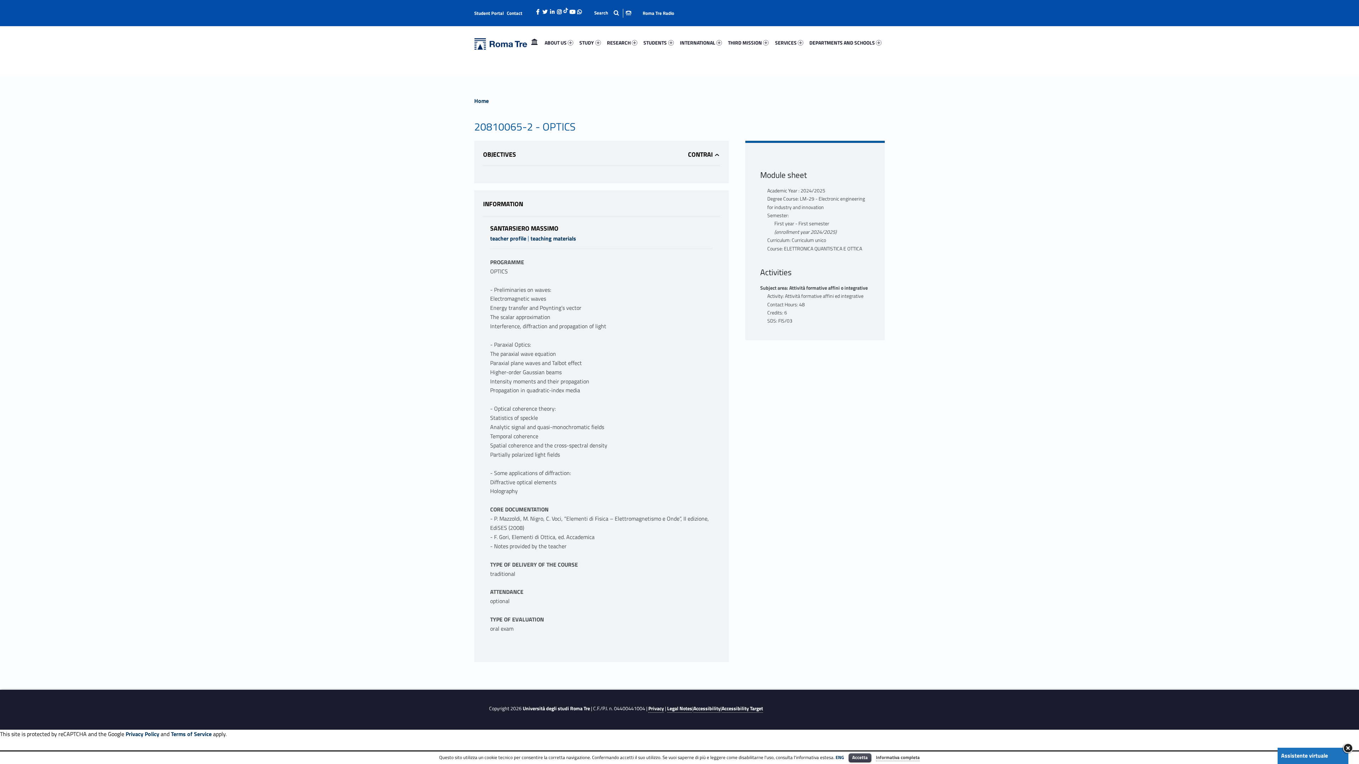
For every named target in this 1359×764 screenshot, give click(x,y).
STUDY (586, 42)
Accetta (860, 757)
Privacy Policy (142, 734)
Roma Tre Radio (658, 13)
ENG (840, 757)
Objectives (499, 154)
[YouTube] (572, 10)
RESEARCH (619, 42)
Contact (514, 13)
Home (534, 42)
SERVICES (786, 42)
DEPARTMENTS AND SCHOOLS (842, 42)
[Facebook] (538, 10)
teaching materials (553, 238)
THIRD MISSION (745, 42)
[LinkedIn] (552, 10)
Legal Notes (679, 708)
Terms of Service (191, 734)
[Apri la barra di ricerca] (612, 13)
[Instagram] (559, 10)
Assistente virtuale (1304, 755)
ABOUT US (556, 42)
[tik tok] (566, 9)
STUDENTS (655, 42)
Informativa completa (898, 757)
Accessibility (707, 708)
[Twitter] (545, 10)
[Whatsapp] (579, 10)
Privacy (656, 708)
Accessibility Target (742, 708)
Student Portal (489, 13)
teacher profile (508, 238)
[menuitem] (534, 43)
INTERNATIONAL (697, 42)
